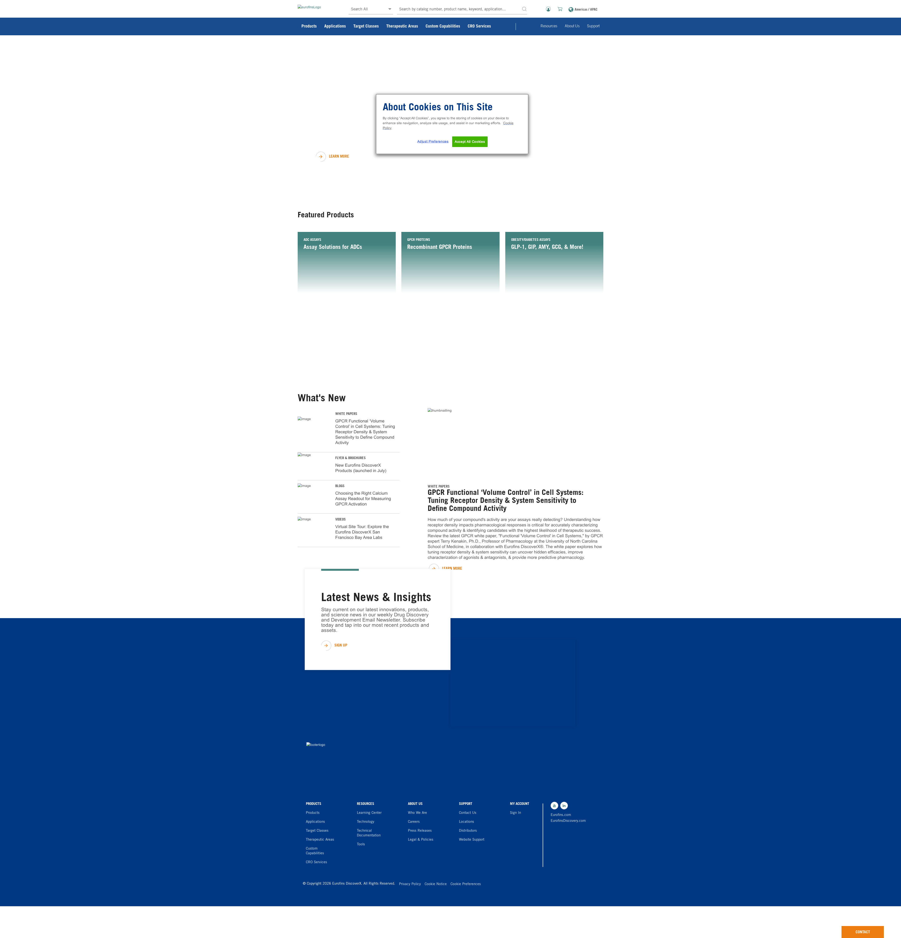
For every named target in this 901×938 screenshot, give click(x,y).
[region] (452, 124)
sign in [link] (515, 813)
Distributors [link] (468, 831)
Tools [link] (361, 844)
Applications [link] (335, 26)
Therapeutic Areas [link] (402, 26)
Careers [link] (414, 822)
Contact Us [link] (467, 813)
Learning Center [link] (369, 813)
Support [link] (593, 26)
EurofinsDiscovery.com (567, 821)
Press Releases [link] (420, 831)
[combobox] (462, 9)
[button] (524, 8)
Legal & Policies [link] (420, 840)
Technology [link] (365, 822)
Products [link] (309, 26)
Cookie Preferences (465, 884)
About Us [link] (572, 26)
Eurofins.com (561, 815)
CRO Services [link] (479, 26)
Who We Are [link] (417, 813)
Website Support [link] (471, 840)
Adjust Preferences (433, 141)
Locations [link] (466, 822)
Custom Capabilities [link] (443, 26)
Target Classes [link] (366, 26)
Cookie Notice (436, 884)
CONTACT (863, 932)
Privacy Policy (410, 884)
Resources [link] (549, 26)
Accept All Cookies (470, 141)
